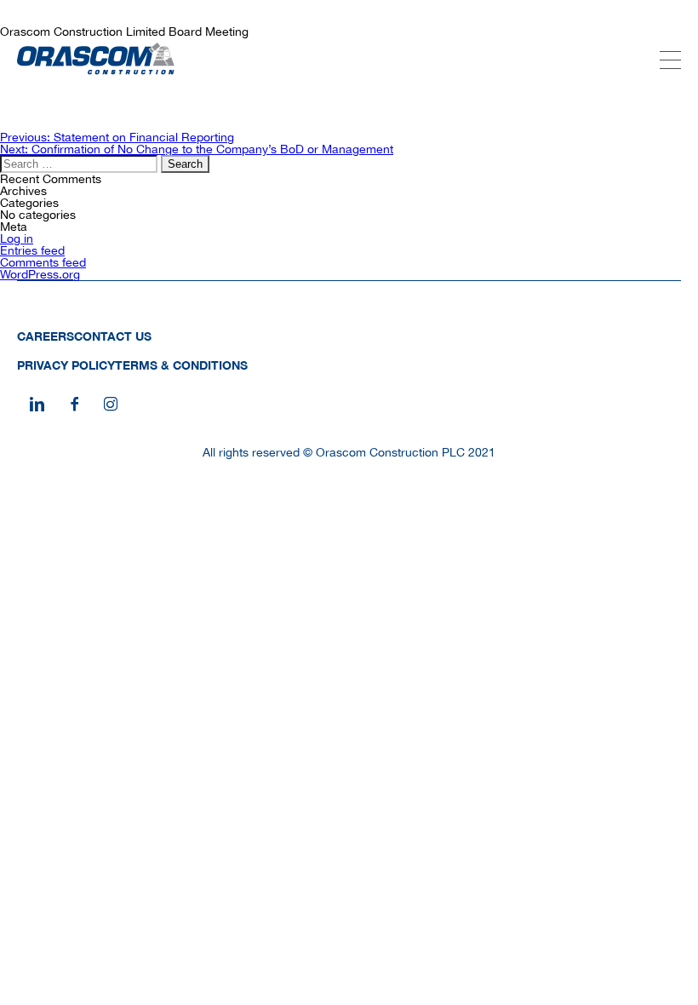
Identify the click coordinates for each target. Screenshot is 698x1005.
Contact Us (113, 336)
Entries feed (32, 250)
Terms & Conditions (181, 365)
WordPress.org (40, 274)
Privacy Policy (66, 365)
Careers (45, 336)
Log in (16, 238)
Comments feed (43, 262)
